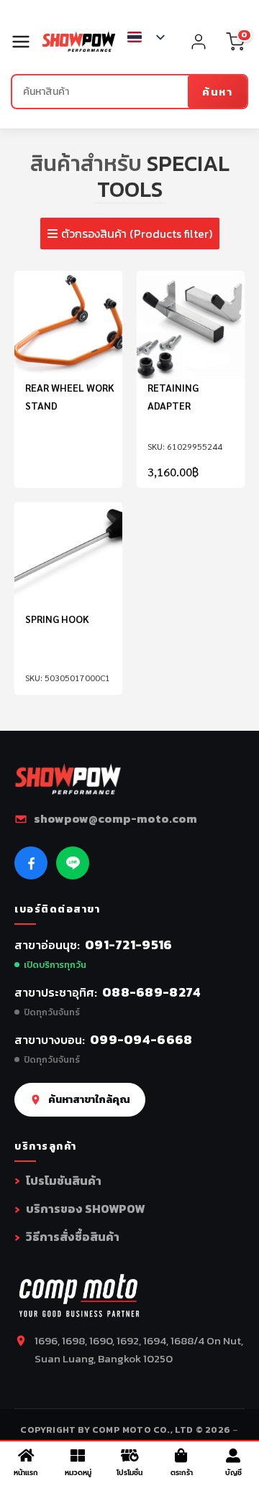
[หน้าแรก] (26, 1456)
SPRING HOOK (57, 618)
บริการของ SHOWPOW (85, 1208)
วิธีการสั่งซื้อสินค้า (72, 1236)
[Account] (198, 42)
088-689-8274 (151, 992)
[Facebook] (30, 862)
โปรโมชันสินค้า (63, 1180)
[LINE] (72, 862)
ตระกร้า (182, 1472)
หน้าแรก (26, 1472)
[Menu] (26, 42)
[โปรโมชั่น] (129, 1456)
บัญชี (233, 1472)
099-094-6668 (141, 1039)
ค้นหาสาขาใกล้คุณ (89, 1099)
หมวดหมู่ (78, 1472)
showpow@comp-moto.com (115, 818)
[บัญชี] (233, 1456)
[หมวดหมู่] (78, 1456)
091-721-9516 (129, 944)
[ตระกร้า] (181, 1456)
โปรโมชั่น (129, 1472)
